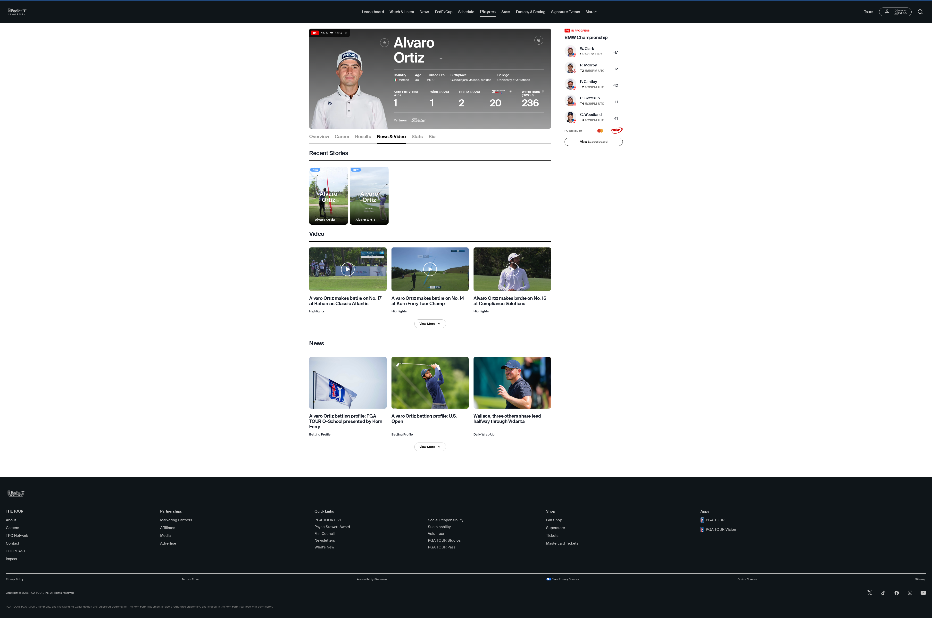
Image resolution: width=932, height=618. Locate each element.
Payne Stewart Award (332, 526)
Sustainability (439, 526)
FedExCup (443, 11)
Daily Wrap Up (484, 434)
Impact (11, 558)
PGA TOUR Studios (444, 540)
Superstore (555, 527)
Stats (505, 11)
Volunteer (436, 533)
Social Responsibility (445, 520)
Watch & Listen (402, 11)
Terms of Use (190, 579)
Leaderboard (373, 11)
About (11, 520)
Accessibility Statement (372, 579)
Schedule (466, 11)
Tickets (552, 535)
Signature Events (565, 11)
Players (488, 12)
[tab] (319, 138)
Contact (12, 543)
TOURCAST (15, 551)
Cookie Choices (747, 579)
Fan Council (325, 533)
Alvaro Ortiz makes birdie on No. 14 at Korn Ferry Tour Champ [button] (427, 301)
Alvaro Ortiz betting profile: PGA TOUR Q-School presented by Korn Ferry (345, 421)
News (424, 11)
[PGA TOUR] (17, 12)
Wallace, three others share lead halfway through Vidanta (507, 418)
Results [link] (363, 136)
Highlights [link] (317, 311)
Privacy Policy (14, 579)
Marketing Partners (176, 520)
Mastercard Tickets (562, 543)
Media (165, 535)
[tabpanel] (430, 300)
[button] (441, 59)
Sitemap (920, 579)
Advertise (168, 543)
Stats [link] (417, 136)
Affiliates (167, 527)
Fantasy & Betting (530, 11)
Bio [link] (432, 136)
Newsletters (325, 540)
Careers (12, 527)
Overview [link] (319, 136)
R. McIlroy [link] (588, 65)
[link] (538, 40)
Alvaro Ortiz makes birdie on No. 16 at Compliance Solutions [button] (510, 301)
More (592, 12)
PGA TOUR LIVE (328, 520)
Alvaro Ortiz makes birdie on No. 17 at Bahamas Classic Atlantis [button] (345, 301)
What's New (324, 547)
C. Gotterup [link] (590, 98)
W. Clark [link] (587, 48)
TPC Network (17, 535)
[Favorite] (384, 42)
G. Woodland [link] (591, 114)
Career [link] (342, 136)
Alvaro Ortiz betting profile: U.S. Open (424, 418)
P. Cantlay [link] (588, 81)
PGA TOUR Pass (442, 547)
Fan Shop (554, 520)
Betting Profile (320, 434)
